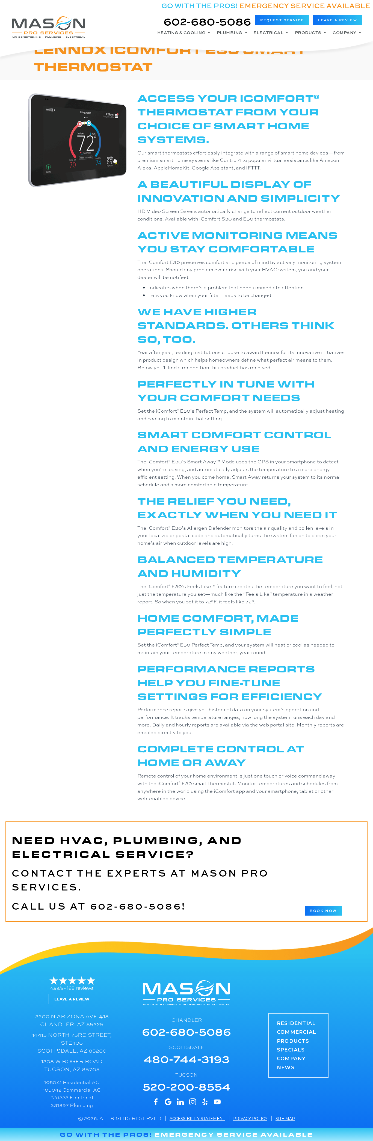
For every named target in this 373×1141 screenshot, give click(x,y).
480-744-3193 (187, 1058)
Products (308, 32)
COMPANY (291, 1059)
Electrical (268, 32)
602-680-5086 (207, 21)
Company (344, 32)
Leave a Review (71, 999)
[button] (282, 20)
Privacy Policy (250, 1118)
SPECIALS (291, 1050)
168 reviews (80, 988)
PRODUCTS (293, 1041)
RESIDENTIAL (296, 1023)
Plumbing (229, 32)
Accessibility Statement (197, 1118)
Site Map (285, 1118)
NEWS (286, 1068)
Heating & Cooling (181, 32)
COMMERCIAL (296, 1032)
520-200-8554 (186, 1086)
